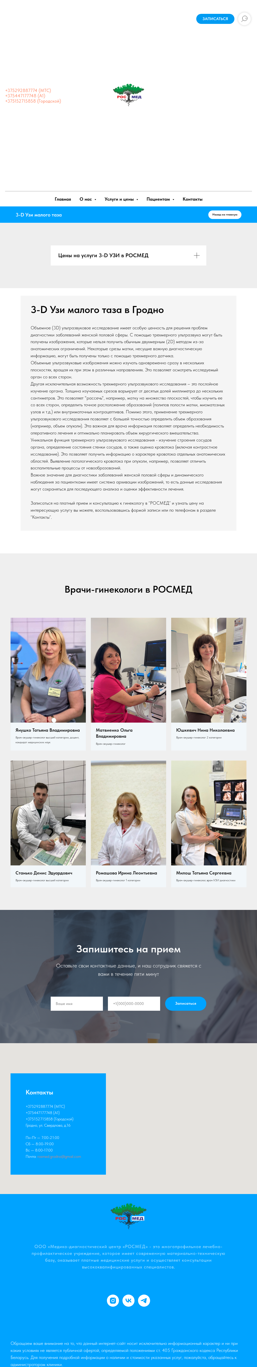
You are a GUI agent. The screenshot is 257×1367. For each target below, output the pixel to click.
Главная (63, 199)
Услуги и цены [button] (120, 199)
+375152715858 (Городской (49, 1119)
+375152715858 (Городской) (33, 101)
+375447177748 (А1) (25, 95)
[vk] (128, 1301)
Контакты (193, 199)
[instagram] (113, 1301)
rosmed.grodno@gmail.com (59, 1156)
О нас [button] (86, 199)
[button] (215, 19)
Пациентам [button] (159, 199)
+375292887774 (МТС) (28, 90)
